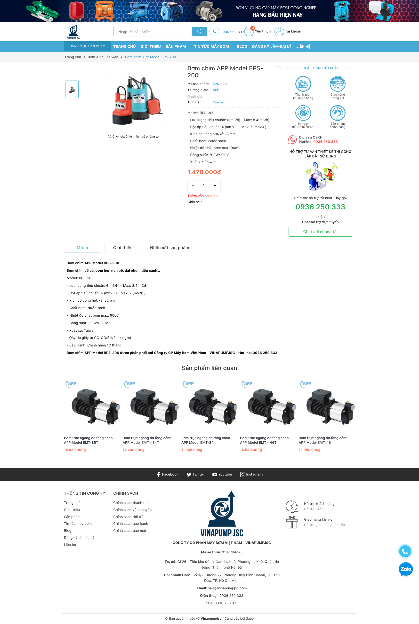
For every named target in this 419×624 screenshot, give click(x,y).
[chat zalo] (406, 570)
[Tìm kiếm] (199, 31)
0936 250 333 (232, 32)
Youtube (224, 474)
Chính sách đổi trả (128, 517)
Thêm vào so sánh (202, 196)
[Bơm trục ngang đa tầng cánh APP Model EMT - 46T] (268, 405)
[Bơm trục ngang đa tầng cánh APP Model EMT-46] (327, 405)
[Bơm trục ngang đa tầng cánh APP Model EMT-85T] (92, 405)
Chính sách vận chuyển (132, 510)
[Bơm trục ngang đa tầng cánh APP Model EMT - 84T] (151, 405)
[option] (134, 98)
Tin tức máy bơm (212, 46)
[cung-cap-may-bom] (209, 11)
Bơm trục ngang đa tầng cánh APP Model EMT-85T (88, 440)
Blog (242, 46)
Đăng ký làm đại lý (271, 46)
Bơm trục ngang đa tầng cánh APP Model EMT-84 (205, 440)
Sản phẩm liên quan (209, 367)
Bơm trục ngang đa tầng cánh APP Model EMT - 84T (147, 440)
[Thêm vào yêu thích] (278, 68)
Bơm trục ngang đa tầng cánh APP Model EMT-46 (323, 440)
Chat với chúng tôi (320, 231)
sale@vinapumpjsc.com (227, 588)
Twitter (198, 474)
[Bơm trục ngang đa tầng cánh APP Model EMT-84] (209, 405)
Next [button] (368, 421)
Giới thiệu (151, 46)
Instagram (254, 474)
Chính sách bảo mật (129, 531)
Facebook (169, 474)
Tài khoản (292, 31)
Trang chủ (124, 46)
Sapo (250, 619)
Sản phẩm (176, 46)
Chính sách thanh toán (132, 503)
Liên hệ (303, 46)
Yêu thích (261, 31)
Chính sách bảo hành (130, 524)
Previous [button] (50, 421)
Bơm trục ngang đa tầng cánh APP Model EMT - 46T (264, 440)
